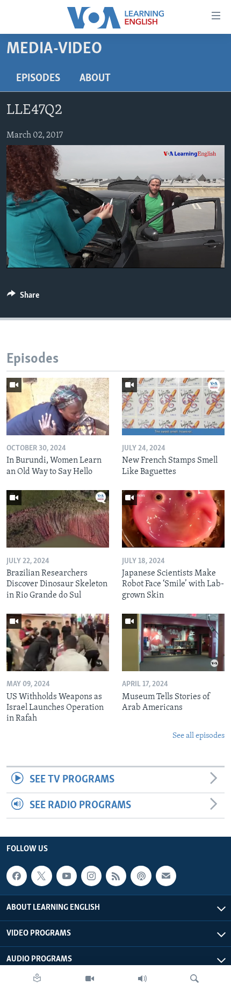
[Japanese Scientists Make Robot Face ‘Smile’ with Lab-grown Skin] (173, 519)
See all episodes (198, 736)
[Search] (194, 978)
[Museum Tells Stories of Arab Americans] (173, 642)
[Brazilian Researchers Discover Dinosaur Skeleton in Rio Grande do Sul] (57, 519)
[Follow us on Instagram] (91, 876)
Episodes (38, 78)
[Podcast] (141, 876)
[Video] (90, 978)
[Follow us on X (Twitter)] (41, 876)
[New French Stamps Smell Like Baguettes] (173, 406)
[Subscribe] (166, 876)
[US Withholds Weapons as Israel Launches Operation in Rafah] (57, 642)
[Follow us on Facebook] (16, 876)
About (95, 78)
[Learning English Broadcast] (142, 978)
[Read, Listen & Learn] (37, 978)
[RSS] (116, 876)
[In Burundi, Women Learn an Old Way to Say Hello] (57, 406)
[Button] (23, 297)
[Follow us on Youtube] (66, 876)
